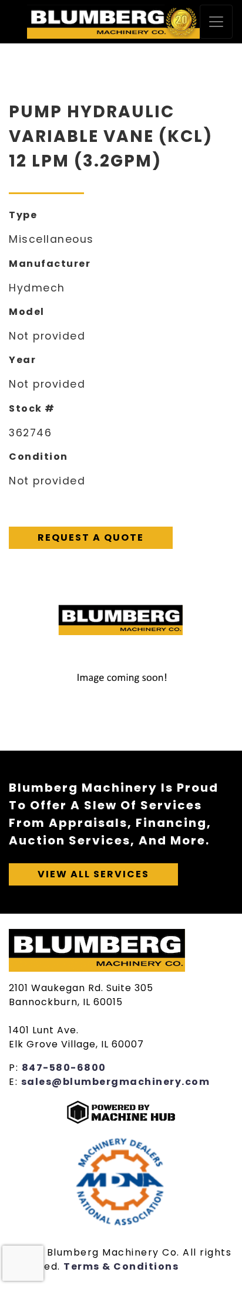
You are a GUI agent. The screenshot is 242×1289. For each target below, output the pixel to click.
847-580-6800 (64, 1067)
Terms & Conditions (121, 1266)
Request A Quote (91, 537)
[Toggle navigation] (216, 22)
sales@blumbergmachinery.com (115, 1081)
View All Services (93, 874)
